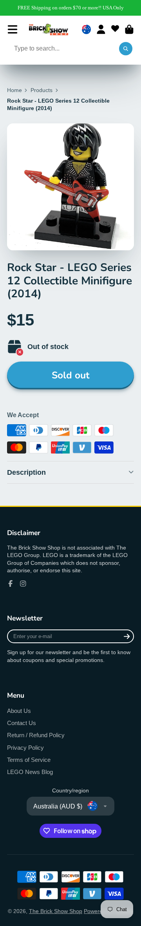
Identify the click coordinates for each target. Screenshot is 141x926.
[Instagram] (23, 583)
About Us (19, 710)
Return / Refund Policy (36, 735)
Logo (48, 29)
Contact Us (21, 723)
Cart (129, 29)
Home (14, 90)
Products (41, 90)
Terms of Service (29, 759)
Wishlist (115, 29)
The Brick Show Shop (55, 911)
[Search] (125, 49)
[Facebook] (10, 583)
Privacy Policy (25, 747)
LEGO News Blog (30, 772)
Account (101, 29)
